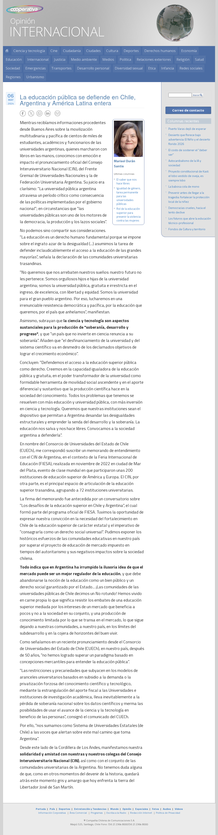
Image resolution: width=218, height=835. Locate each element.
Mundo (114, 809)
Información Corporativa (52, 813)
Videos (179, 809)
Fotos (155, 809)
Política (125, 59)
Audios (167, 809)
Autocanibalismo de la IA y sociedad (184, 162)
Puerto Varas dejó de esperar (187, 128)
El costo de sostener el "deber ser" (187, 152)
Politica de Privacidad (168, 813)
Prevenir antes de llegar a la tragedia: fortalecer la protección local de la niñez (188, 197)
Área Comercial (78, 813)
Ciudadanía (72, 50)
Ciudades (93, 50)
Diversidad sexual (129, 68)
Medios (108, 59)
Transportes (61, 68)
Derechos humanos (160, 50)
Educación (14, 59)
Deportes (131, 50)
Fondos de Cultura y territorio (186, 229)
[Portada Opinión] (7, 51)
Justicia (59, 59)
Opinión (126, 809)
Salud (199, 59)
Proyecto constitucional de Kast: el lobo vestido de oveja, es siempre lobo (188, 175)
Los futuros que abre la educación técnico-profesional (189, 220)
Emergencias (35, 68)
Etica (152, 68)
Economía (189, 50)
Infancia (167, 68)
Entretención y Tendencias (90, 809)
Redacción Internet (141, 813)
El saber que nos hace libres (126, 181)
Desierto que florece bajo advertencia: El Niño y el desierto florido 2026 (189, 139)
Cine (53, 50)
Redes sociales (190, 68)
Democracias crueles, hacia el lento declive (187, 209)
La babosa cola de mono (183, 186)
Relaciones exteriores (154, 59)
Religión (182, 59)
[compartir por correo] (57, 113)
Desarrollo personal (93, 68)
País (52, 809)
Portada (41, 809)
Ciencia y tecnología (29, 50)
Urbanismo (35, 77)
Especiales (141, 809)
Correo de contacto (188, 110)
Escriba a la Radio (116, 813)
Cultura (112, 50)
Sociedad (13, 68)
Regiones (13, 77)
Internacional (38, 59)
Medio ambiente (84, 59)
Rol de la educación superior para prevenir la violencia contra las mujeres (128, 215)
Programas (97, 813)
